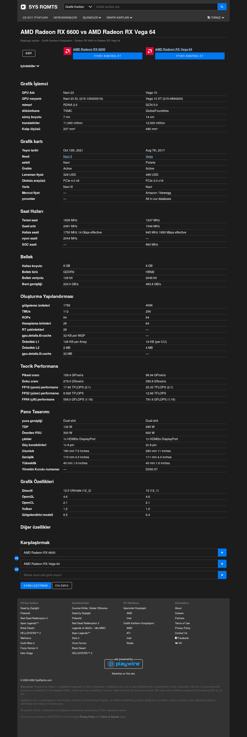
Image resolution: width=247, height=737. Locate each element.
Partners (179, 618)
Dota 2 (75, 638)
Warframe (25, 638)
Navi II (67, 156)
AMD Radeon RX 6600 (89, 49)
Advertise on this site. (123, 673)
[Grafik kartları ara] (222, 6)
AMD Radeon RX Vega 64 (173, 49)
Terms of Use (182, 623)
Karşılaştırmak (36, 585)
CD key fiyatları (35, 17)
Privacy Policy (182, 628)
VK (180, 643)
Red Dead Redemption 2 (34, 618)
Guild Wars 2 (27, 643)
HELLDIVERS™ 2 (30, 633)
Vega (149, 156)
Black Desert (27, 628)
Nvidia (130, 643)
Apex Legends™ (29, 623)
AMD (129, 613)
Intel (129, 618)
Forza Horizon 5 (29, 648)
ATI (128, 633)
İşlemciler (91, 17)
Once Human (79, 643)
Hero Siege (26, 653)
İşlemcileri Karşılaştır (135, 608)
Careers (179, 613)
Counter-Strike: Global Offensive (89, 608)
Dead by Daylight (29, 608)
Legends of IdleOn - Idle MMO (89, 628)
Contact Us (181, 633)
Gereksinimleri (65, 17)
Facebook (183, 638)
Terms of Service (110, 716)
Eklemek (62, 585)
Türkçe (216, 17)
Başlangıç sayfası (39, 7)
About (178, 608)
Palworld (25, 613)
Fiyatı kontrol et (107, 56)
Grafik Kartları (118, 17)
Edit (29, 53)
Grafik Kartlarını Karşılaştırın (57, 40)
